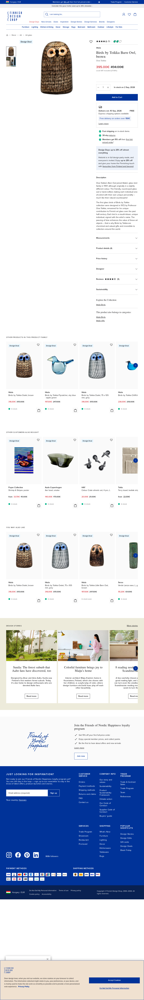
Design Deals (126, 846)
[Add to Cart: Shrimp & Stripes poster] (39, 505)
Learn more (79, 748)
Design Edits (126, 838)
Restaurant (84, 840)
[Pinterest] (27, 855)
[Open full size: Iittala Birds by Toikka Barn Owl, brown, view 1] (57, 68)
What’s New (105, 832)
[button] (124, 14)
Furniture (25, 27)
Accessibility (46, 894)
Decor (58, 27)
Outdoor (101, 27)
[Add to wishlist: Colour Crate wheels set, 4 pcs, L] (111, 440)
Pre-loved (83, 844)
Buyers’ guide (106, 816)
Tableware (104, 852)
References (125, 796)
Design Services (90, 22)
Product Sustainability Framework (105, 792)
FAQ (81, 798)
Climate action (106, 799)
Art (21, 35)
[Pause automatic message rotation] (99, 2)
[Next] (135, 668)
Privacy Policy (23, 986)
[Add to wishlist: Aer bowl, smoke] (74, 440)
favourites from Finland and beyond (118, 166)
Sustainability (105, 786)
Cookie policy (34, 894)
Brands (102, 22)
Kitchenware (105, 848)
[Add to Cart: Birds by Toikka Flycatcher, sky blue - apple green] (75, 410)
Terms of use (63, 890)
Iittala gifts (100, 321)
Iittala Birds (101, 305)
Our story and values (106, 781)
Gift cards (124, 842)
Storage (66, 27)
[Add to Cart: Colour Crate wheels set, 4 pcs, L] (112, 505)
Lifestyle (110, 27)
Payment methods (87, 786)
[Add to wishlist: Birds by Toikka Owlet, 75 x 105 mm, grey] (111, 344)
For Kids (119, 27)
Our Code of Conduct (105, 804)
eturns (112, 135)
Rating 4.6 (77, 2)
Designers (111, 22)
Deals (56, 22)
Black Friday (125, 850)
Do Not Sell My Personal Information (43, 890)
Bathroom (91, 27)
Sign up (53, 793)
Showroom (83, 836)
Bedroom (81, 27)
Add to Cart (117, 97)
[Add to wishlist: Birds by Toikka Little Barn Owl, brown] (111, 535)
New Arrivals (46, 22)
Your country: (12, 800)
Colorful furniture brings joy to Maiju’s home (83, 669)
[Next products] (135, 365)
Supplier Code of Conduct (107, 810)
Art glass (28, 35)
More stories (132, 626)
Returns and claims (87, 794)
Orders (82, 782)
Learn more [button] (104, 123)
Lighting (35, 27)
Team (122, 792)
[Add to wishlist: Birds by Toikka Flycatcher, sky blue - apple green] (74, 344)
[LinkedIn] (36, 855)
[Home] (7, 35)
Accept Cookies (114, 980)
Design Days (34, 22)
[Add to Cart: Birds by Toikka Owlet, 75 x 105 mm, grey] (112, 410)
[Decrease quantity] (98, 87)
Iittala (98, 48)
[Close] (47, 959)
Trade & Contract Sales (128, 783)
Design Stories (76, 22)
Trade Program (127, 788)
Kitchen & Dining (46, 27)
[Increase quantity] (108, 87)
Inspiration (64, 22)
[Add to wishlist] (90, 41)
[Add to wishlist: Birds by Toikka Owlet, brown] (38, 344)
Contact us (83, 802)
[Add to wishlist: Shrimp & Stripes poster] (38, 440)
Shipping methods (87, 790)
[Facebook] (18, 855)
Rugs (73, 27)
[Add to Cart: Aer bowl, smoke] (75, 505)
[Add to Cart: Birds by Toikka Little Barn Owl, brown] (112, 600)
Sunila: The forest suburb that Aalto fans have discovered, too (31, 669)
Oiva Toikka (101, 60)
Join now (81, 756)
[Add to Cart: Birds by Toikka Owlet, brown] (39, 410)
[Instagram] (9, 855)
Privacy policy (76, 890)
